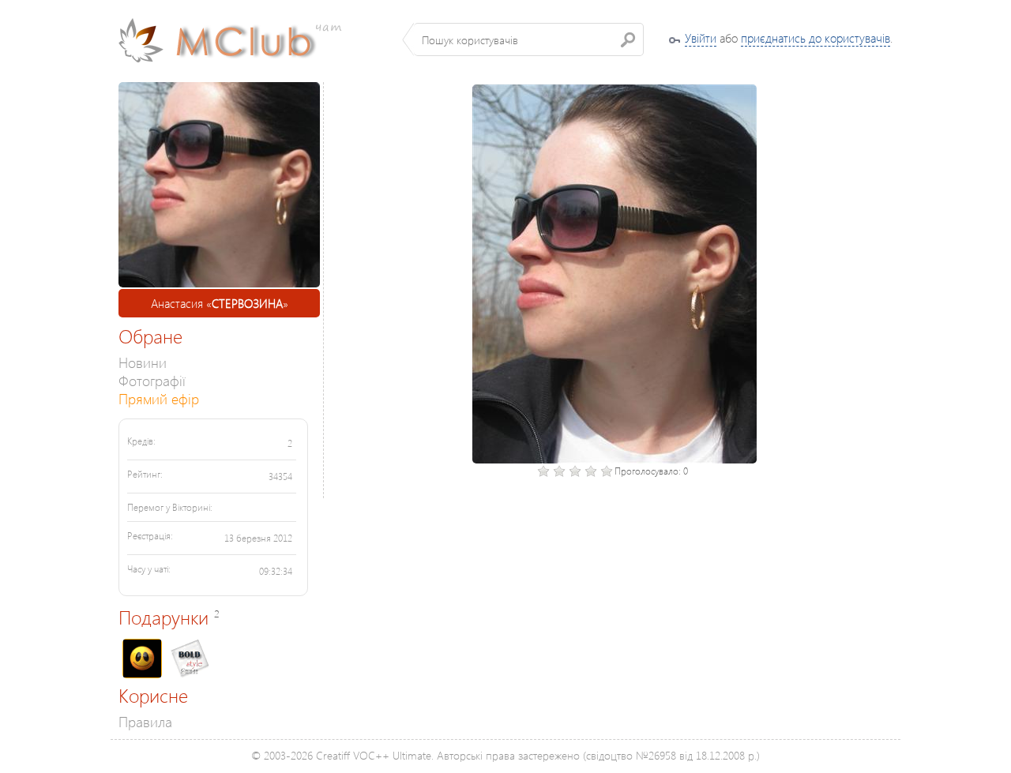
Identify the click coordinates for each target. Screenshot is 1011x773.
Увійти (700, 38)
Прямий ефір (158, 398)
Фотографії (152, 380)
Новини (142, 362)
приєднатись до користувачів (815, 38)
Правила (145, 721)
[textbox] (529, 39)
